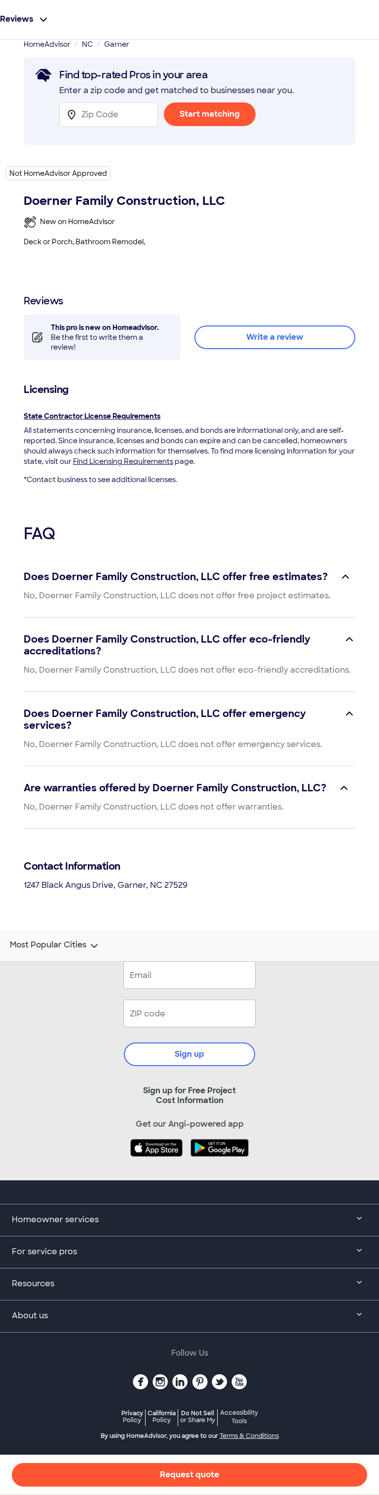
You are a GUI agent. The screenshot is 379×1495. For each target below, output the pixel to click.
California (162, 1416)
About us (30, 1315)
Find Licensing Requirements (123, 461)
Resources (33, 1283)
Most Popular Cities (48, 945)
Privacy (132, 1416)
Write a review (274, 337)
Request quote (189, 1474)
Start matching (210, 114)
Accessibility (239, 1417)
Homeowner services (55, 1219)
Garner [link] (116, 44)
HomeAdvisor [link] (47, 44)
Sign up (189, 1054)
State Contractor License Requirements (92, 416)
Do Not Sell (197, 1416)
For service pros (44, 1251)
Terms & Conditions (249, 1436)
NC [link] (87, 44)
